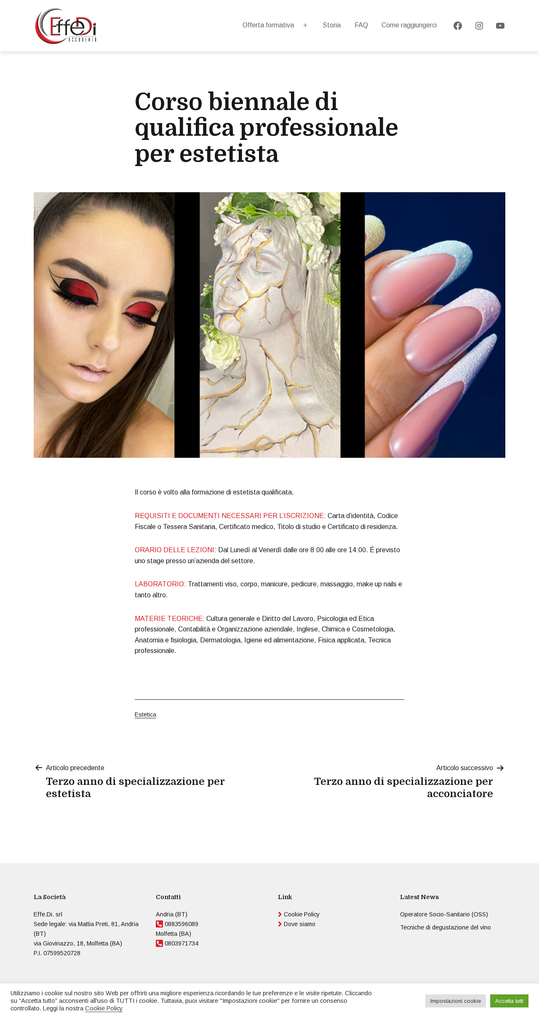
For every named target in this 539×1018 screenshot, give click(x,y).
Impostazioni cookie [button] (455, 1001)
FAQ (361, 25)
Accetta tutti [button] (509, 1001)
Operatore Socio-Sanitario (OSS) (444, 914)
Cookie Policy (302, 914)
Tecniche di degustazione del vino (445, 927)
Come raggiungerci (409, 25)
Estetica (145, 714)
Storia (332, 25)
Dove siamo (299, 924)
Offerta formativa (268, 25)
